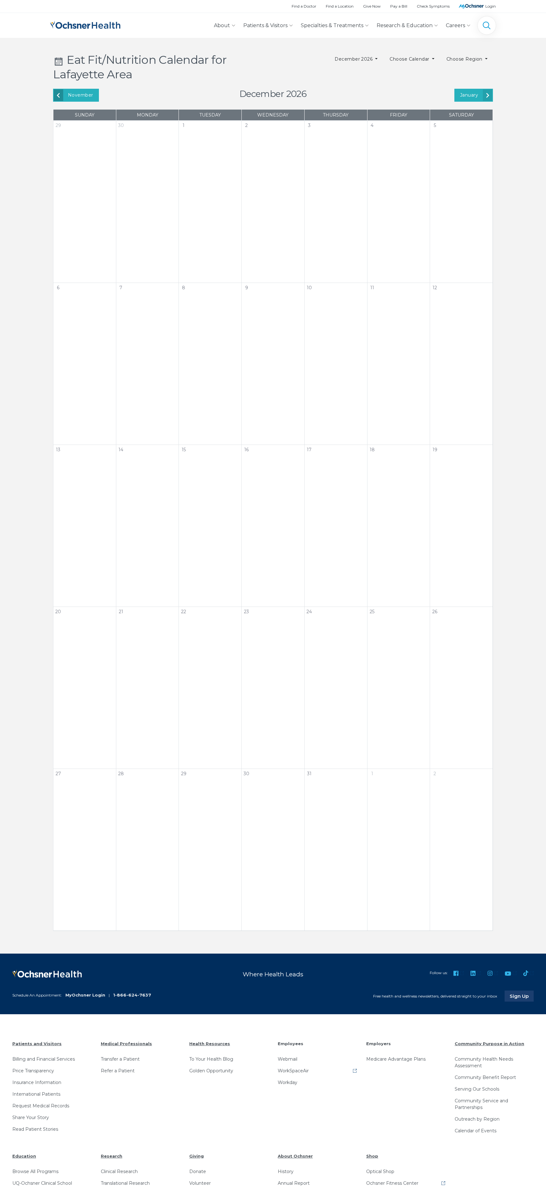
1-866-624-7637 (132, 994)
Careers (455, 25)
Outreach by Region (477, 1119)
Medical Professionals (126, 1043)
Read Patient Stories (35, 1129)
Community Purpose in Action (489, 1043)
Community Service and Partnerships (481, 1104)
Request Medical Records (40, 1106)
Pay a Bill (398, 6)
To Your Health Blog (211, 1059)
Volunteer (200, 1183)
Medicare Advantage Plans (396, 1059)
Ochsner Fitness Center (392, 1183)
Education (24, 1156)
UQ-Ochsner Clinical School (42, 1183)
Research (111, 1156)
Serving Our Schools (477, 1089)
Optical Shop (380, 1171)
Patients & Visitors (265, 25)
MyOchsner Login (85, 994)
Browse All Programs (35, 1171)
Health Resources (209, 1043)
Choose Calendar (410, 59)
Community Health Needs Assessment (484, 1062)
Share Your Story (30, 1117)
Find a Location (340, 6)
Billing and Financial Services (43, 1059)
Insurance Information (36, 1082)
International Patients (36, 1094)
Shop (372, 1156)
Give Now (372, 6)
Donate (197, 1171)
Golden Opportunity (211, 1071)
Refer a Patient (118, 1071)
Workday (287, 1082)
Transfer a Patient (120, 1059)
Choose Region (465, 59)
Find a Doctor (304, 6)
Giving (196, 1156)
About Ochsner (295, 1156)
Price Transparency (33, 1071)
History (286, 1171)
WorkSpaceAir (293, 1071)
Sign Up (522, 996)
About (222, 25)
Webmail (287, 1059)
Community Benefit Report (485, 1077)
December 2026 (354, 59)
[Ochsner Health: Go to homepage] (85, 24)
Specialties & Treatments (332, 25)
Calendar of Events (475, 1131)
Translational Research (125, 1183)
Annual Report (294, 1183)
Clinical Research (119, 1171)
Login (490, 6)
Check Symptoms (433, 6)
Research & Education (405, 25)
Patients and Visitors (37, 1043)
